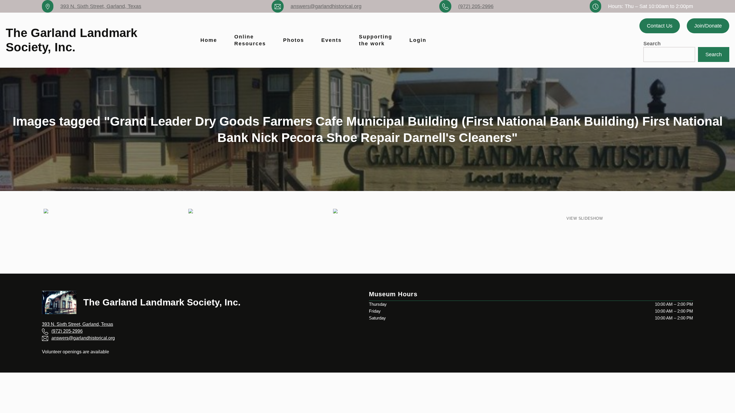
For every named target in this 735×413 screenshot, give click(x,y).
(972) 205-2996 (476, 6)
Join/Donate (708, 26)
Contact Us (659, 26)
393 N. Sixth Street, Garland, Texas (100, 6)
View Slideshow (584, 218)
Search (652, 43)
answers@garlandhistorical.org (326, 6)
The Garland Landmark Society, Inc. (162, 302)
